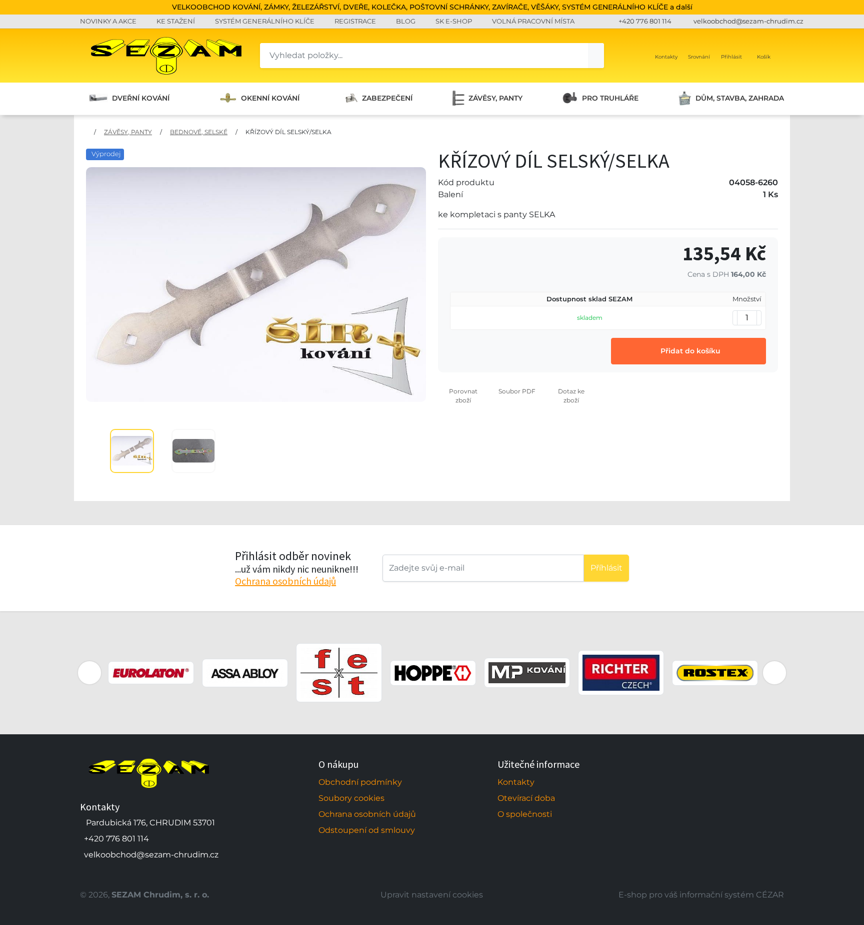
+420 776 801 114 (645, 21)
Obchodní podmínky (360, 782)
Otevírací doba (526, 798)
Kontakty (516, 782)
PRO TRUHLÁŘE (610, 98)
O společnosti (525, 814)
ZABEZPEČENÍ (387, 98)
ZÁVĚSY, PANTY (495, 98)
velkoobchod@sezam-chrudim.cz (749, 21)
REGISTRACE (355, 21)
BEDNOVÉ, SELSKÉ (199, 132)
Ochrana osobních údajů (285, 581)
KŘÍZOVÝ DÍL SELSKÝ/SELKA (289, 132)
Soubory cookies (351, 798)
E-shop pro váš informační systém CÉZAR (701, 894)
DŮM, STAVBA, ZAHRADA (740, 98)
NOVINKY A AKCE (108, 21)
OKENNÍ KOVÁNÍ (270, 98)
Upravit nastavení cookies (431, 894)
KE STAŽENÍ (175, 21)
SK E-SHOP (454, 21)
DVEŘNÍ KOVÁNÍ (141, 98)
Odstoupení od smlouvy (366, 830)
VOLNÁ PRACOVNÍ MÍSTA (533, 21)
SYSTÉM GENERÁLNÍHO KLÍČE (264, 21)
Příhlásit (606, 568)
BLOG (406, 21)
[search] (596, 55)
